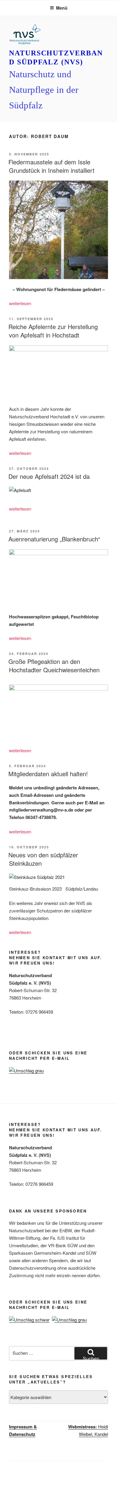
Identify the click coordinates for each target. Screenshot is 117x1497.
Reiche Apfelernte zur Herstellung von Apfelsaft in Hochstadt (53, 330)
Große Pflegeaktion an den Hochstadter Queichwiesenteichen (54, 665)
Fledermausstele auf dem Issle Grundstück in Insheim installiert (51, 166)
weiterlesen (20, 303)
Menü (62, 8)
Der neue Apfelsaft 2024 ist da (49, 476)
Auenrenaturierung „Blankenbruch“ (54, 539)
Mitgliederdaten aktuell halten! (48, 773)
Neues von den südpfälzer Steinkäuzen (43, 859)
